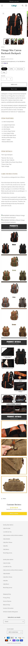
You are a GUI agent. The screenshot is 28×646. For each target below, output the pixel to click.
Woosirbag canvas (7, 553)
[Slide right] (26, 42)
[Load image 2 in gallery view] (14, 41)
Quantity (3, 75)
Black (4, 69)
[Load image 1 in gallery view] (7, 41)
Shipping (2, 58)
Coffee (11, 69)
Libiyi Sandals (6, 539)
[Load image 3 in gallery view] (21, 41)
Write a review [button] (14, 513)
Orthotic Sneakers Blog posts (10, 611)
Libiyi (11, 643)
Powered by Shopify (17, 643)
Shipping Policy (7, 594)
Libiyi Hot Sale (6, 528)
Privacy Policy (6, 597)
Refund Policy (6, 604)
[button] (2, 5)
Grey (4, 72)
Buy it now (14, 89)
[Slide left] (1, 42)
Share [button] (4, 498)
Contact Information (8, 608)
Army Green (20, 69)
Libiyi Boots (6, 549)
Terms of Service (7, 601)
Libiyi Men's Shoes (7, 542)
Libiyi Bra (5, 546)
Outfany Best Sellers (8, 525)
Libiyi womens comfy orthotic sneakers (13, 535)
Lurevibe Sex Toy (7, 532)
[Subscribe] (23, 621)
